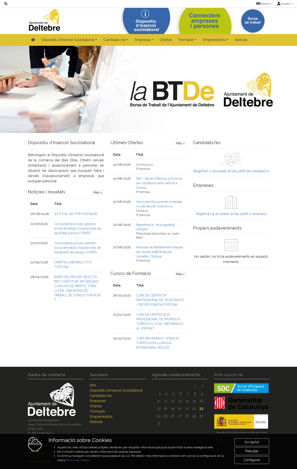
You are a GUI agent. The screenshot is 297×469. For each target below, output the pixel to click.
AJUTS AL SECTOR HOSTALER (75, 214)
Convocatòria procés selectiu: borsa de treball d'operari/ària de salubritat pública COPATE (77, 228)
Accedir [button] (285, 3)
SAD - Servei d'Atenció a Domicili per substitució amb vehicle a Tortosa (159, 183)
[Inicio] (44, 19)
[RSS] (5, 3)
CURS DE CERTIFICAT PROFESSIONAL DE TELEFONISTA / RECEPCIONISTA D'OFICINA (160, 300)
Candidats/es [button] (114, 40)
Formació (97, 411)
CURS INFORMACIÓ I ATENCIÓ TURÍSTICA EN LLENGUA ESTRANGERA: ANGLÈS (157, 343)
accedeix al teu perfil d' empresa (241, 214)
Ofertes (166, 40)
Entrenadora (144, 164)
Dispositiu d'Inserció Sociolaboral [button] (68, 40)
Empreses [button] (143, 40)
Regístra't (203, 214)
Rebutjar (252, 451)
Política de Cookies (78, 460)
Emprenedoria (101, 416)
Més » (97, 192)
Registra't (201, 171)
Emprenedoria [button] (214, 40)
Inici (93, 385)
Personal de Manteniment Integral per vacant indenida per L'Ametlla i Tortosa (159, 252)
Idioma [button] (265, 3)
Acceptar (251, 442)
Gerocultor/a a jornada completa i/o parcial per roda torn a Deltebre (159, 206)
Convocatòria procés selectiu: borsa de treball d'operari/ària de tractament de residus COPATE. (77, 247)
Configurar (252, 460)
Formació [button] (186, 40)
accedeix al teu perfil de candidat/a (240, 171)
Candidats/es (101, 396)
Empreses (98, 401)
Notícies (241, 40)
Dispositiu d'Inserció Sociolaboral (116, 390)
